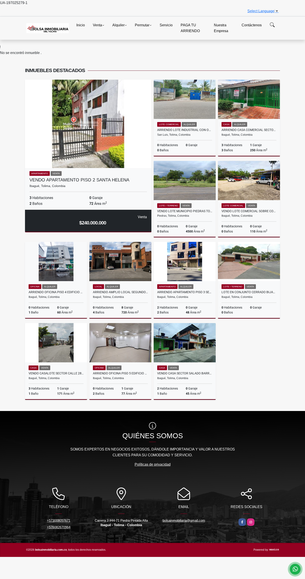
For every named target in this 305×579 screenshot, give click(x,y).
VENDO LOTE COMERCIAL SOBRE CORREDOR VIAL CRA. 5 (248, 211)
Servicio (166, 25)
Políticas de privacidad (153, 464)
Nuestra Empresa (221, 28)
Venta (97, 25)
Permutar (142, 25)
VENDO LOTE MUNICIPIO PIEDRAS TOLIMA (184, 211)
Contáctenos (252, 25)
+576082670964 (58, 527)
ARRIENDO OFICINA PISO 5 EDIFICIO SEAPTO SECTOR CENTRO (120, 373)
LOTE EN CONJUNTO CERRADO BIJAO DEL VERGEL (248, 292)
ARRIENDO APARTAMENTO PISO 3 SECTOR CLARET (184, 292)
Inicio (80, 25)
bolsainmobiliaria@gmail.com (184, 520)
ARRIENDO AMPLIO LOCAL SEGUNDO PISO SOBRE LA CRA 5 (120, 292)
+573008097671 (58, 520)
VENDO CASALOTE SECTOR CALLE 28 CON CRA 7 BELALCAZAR (56, 373)
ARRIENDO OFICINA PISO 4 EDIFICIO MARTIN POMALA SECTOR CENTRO (56, 292)
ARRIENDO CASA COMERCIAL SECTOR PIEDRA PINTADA (248, 130)
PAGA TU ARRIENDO (190, 28)
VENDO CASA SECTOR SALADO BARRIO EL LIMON (184, 373)
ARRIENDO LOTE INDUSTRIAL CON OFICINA (184, 130)
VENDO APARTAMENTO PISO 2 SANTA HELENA (79, 179)
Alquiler (118, 25)
